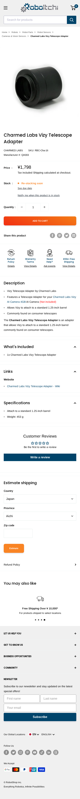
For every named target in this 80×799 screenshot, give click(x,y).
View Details (30, 266)
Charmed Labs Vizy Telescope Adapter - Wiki (33, 386)
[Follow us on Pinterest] (27, 752)
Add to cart (40, 221)
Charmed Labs (13, 150)
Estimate (13, 548)
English (46, 734)
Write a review (40, 457)
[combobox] (35, 20)
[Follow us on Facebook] (6, 752)
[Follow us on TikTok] (41, 752)
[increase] (44, 207)
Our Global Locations (14, 734)
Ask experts (49, 266)
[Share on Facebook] (52, 235)
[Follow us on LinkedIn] (48, 752)
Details (11, 266)
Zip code (9, 525)
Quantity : (9, 207)
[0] (73, 8)
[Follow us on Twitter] (13, 752)
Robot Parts (27, 32)
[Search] (71, 20)
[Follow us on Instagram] (20, 752)
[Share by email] (73, 235)
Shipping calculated (44, 172)
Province (9, 508)
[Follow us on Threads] (55, 752)
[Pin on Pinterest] (59, 235)
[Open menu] (5, 7)
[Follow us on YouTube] (34, 752)
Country (8, 490)
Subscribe (40, 717)
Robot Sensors (44, 32)
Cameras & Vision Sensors (14, 36)
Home (4, 32)
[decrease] (22, 207)
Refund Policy (12, 564)
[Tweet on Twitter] (66, 235)
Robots (15, 32)
